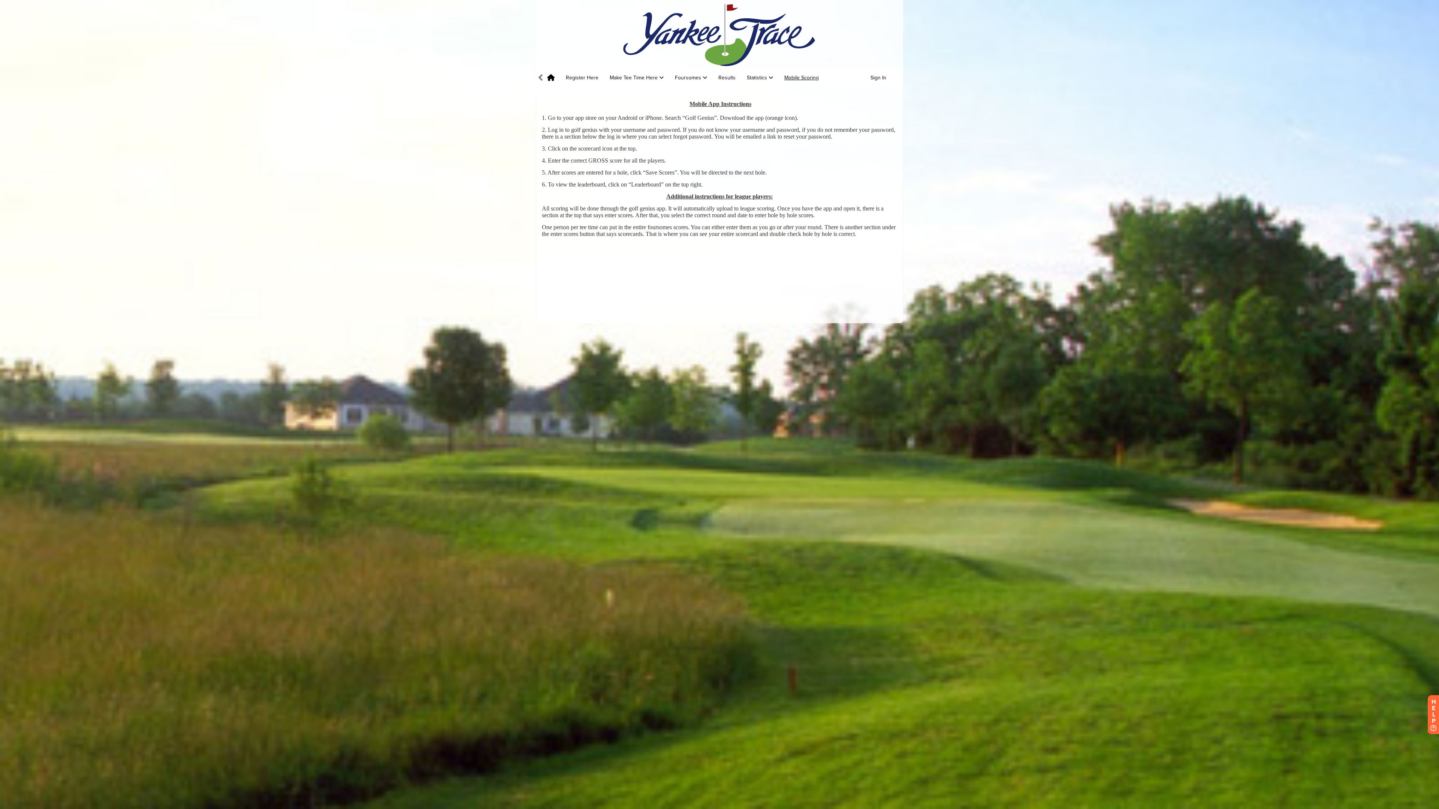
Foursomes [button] (689, 78)
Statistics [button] (758, 78)
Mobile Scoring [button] (801, 78)
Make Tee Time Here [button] (634, 78)
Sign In (878, 78)
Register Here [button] (582, 78)
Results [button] (727, 78)
